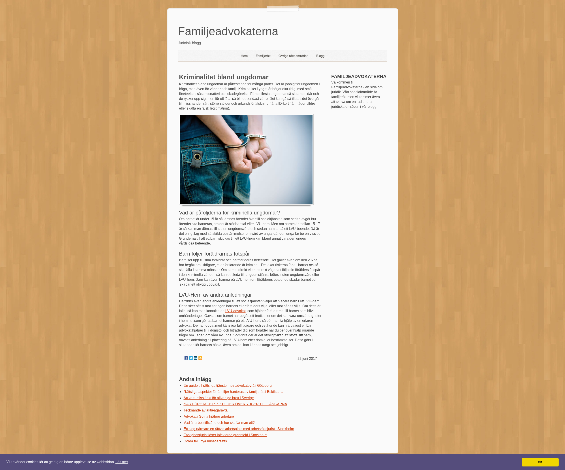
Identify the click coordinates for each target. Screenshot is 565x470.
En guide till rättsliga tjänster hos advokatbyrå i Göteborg (228, 385)
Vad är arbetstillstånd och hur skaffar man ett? (219, 423)
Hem (244, 55)
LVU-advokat (235, 311)
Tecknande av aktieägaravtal (206, 410)
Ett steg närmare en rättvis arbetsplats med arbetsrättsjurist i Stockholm (239, 429)
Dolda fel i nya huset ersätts (205, 441)
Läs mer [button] (121, 462)
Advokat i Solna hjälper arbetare (209, 416)
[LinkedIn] (195, 358)
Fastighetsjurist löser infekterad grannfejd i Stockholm (225, 435)
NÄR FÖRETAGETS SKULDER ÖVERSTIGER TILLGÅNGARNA (235, 404)
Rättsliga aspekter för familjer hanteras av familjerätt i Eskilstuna (233, 392)
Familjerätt (263, 55)
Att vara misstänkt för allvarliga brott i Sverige (219, 398)
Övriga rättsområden (293, 55)
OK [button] (540, 462)
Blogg (320, 55)
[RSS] (200, 358)
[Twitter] (191, 358)
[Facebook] (186, 358)
